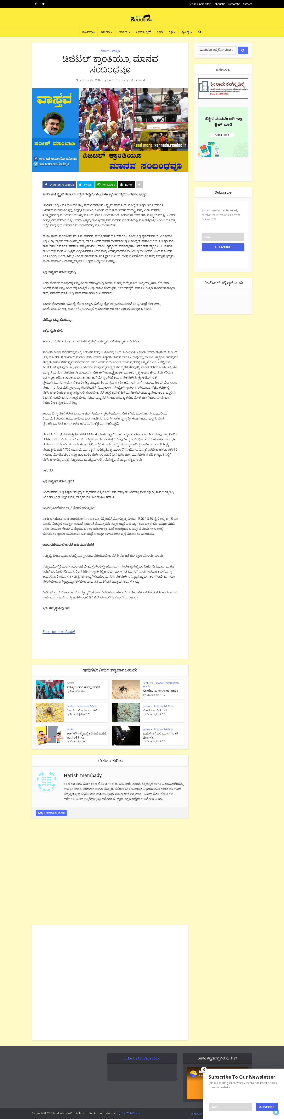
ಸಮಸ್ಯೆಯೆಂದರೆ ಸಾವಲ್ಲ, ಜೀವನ (83, 687)
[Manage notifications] (276, 1112)
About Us (220, 4)
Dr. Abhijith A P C (155, 694)
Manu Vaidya (78, 691)
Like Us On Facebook (142, 1058)
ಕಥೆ (171, 32)
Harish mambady (117, 80)
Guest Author (78, 741)
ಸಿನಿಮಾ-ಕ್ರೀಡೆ (143, 32)
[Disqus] (110, 872)
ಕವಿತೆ (160, 32)
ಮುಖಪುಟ (88, 32)
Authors (247, 4)
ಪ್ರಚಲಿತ (105, 32)
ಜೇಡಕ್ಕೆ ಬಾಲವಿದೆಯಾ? (155, 710)
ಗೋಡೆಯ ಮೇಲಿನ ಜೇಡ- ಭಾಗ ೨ (160, 691)
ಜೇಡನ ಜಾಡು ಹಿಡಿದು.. (87, 706)
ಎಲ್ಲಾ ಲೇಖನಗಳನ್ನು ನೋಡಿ (51, 813)
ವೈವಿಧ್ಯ (185, 32)
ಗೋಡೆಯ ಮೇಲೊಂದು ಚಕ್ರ (82, 710)
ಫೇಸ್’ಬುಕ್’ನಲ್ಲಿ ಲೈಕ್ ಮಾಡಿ (223, 282)
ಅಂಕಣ (122, 32)
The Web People (131, 1113)
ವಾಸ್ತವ (116, 51)
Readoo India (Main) (200, 4)
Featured (148, 683)
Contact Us (234, 4)
